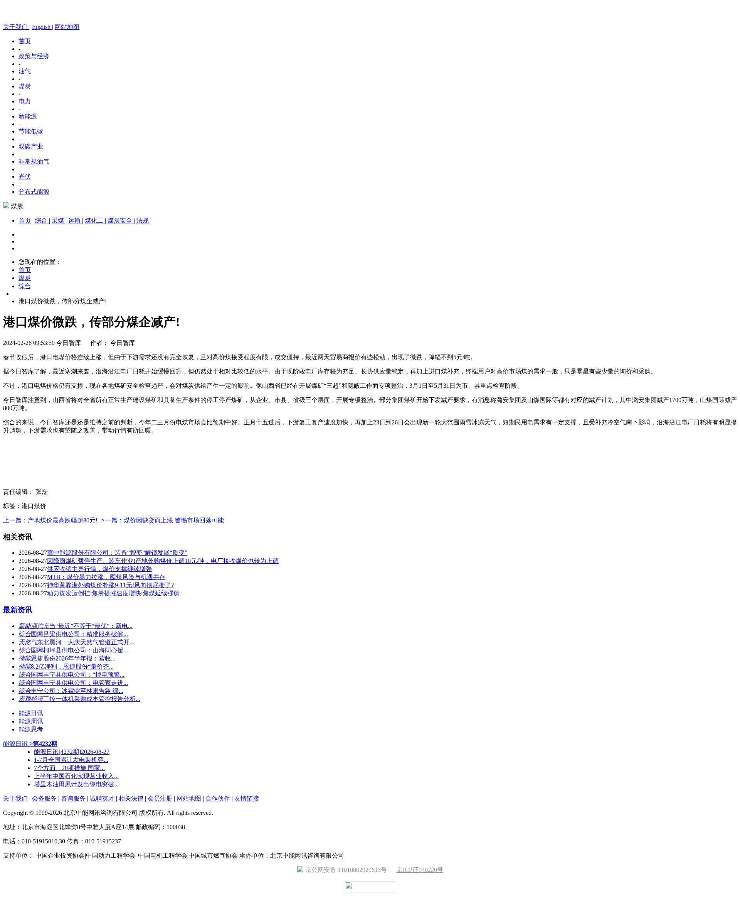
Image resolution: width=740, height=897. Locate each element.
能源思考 (30, 729)
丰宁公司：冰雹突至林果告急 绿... (77, 691)
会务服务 (44, 798)
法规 (142, 220)
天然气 (27, 642)
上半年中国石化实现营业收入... (76, 776)
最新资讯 (17, 610)
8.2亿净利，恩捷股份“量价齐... (72, 666)
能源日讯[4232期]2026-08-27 (71, 751)
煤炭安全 (121, 220)
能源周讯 (30, 721)
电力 (24, 101)
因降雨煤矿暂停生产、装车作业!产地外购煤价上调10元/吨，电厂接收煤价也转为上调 (163, 560)
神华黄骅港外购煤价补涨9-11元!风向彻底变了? (110, 585)
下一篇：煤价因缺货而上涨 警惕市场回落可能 (161, 520)
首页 (24, 41)
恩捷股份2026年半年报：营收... (73, 658)
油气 (24, 71)
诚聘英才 (102, 798)
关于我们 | (16, 27)
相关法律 (131, 798)
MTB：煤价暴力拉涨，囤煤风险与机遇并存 (106, 577)
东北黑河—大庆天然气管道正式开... (85, 642)
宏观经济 (30, 699)
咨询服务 (73, 798)
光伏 (24, 176)
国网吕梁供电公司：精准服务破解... (79, 634)
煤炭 (24, 86)
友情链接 (246, 798)
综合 (42, 220)
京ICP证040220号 (420, 870)
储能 (24, 658)
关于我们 (15, 798)
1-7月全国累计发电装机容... (71, 760)
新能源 (27, 116)
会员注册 (160, 798)
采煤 (59, 220)
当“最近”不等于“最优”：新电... (91, 626)
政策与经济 (33, 56)
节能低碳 (30, 131)
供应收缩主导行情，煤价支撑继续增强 (99, 569)
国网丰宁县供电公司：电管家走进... (79, 682)
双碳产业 (30, 146)
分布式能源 (33, 191)
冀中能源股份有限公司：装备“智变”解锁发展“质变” (117, 552)
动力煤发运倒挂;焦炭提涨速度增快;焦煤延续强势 (113, 593)
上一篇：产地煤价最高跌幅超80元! (50, 520)
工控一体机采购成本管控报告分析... (91, 699)
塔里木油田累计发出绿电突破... (76, 784)
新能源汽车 (33, 626)
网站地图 (67, 27)
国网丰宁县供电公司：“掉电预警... (77, 674)
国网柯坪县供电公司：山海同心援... (79, 650)
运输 (75, 220)
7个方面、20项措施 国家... (69, 768)
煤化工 (95, 220)
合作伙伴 (217, 798)
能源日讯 (30, 713)
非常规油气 (33, 161)
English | (42, 27)
